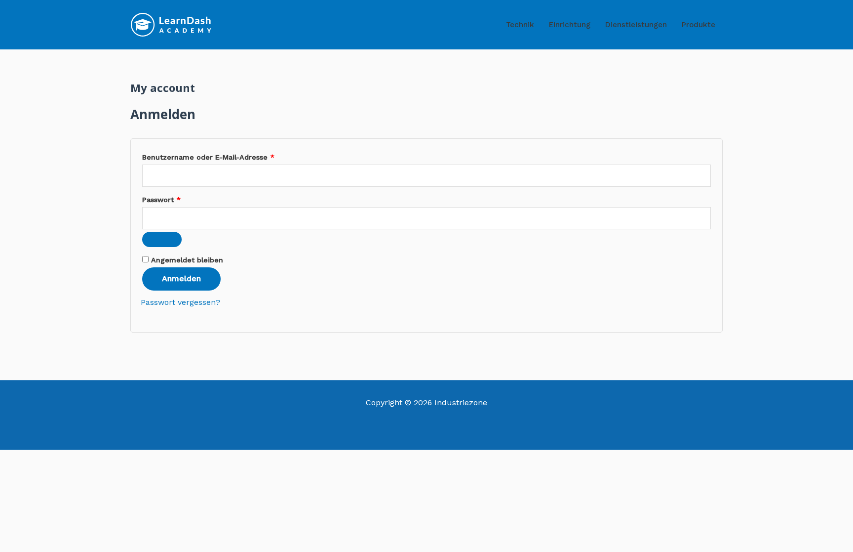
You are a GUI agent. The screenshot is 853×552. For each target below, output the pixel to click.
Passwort (182, 198)
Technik (520, 24)
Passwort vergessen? (180, 302)
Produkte (698, 24)
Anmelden (181, 278)
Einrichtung (569, 24)
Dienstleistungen (636, 24)
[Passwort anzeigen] (162, 239)
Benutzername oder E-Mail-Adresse (229, 155)
